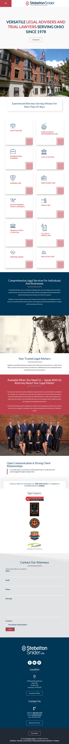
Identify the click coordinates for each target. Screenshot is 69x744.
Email (8, 580)
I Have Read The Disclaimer (18, 624)
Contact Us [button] (36, 40)
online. (42, 486)
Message (9, 599)
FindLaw (56, 740)
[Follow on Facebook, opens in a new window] (30, 663)
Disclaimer (9, 621)
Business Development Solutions (42, 740)
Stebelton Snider (31, 738)
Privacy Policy (28, 740)
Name (8, 571)
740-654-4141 (41, 484)
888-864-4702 (37, 713)
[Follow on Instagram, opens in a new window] (39, 663)
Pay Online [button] (34, 733)
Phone (8, 589)
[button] (5, 3)
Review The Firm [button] (34, 723)
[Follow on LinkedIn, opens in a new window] (34, 663)
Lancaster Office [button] (34, 693)
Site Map (19, 740)
